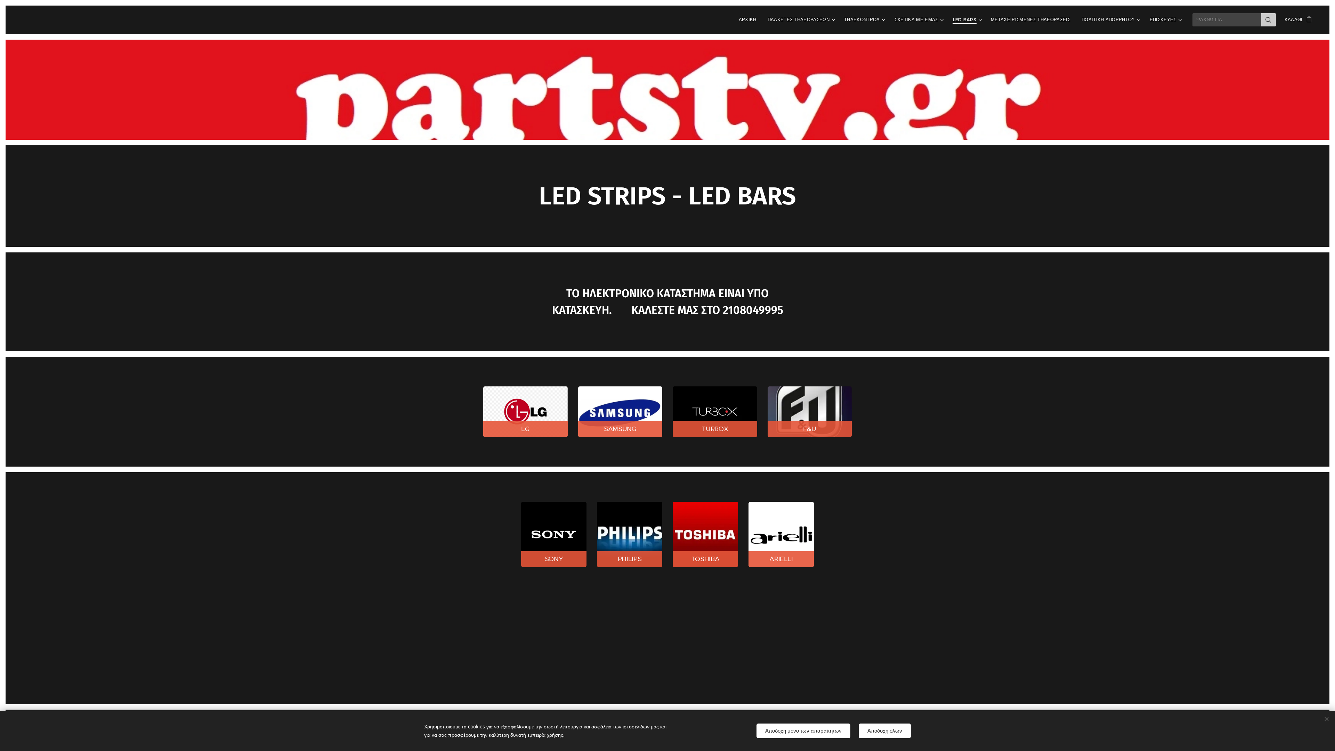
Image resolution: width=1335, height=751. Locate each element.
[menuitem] (749, 20)
